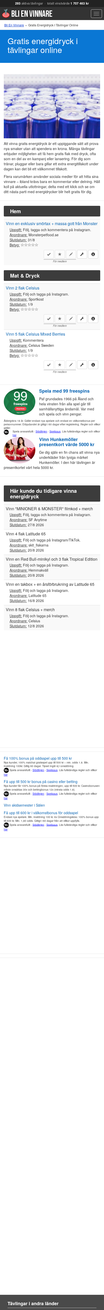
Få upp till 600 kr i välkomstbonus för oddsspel (41, 812)
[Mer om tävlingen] (93, 254)
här (14, 435)
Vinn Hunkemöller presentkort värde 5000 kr (66, 442)
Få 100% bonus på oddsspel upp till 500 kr (38, 758)
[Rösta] (22, 244)
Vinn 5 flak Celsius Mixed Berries (35, 334)
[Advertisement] (52, 691)
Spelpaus (55, 431)
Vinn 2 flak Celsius (22, 288)
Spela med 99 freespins (64, 391)
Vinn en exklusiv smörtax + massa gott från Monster (51, 223)
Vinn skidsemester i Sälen (24, 805)
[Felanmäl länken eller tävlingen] (82, 254)
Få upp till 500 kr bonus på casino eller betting (40, 781)
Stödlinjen (41, 431)
